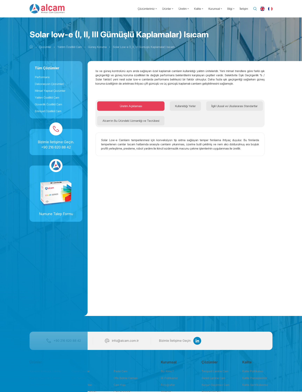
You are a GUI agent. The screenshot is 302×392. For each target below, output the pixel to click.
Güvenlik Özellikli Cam (48, 104)
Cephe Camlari (80, 371)
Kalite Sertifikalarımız (255, 385)
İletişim (244, 8)
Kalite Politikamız (252, 371)
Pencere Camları (81, 385)
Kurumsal (214, 8)
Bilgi (229, 8)
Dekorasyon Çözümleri (49, 84)
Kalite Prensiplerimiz (254, 378)
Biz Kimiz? (167, 371)
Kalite (197, 8)
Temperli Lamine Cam (215, 371)
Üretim (182, 8)
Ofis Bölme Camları (125, 378)
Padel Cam (120, 371)
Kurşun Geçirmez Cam (215, 385)
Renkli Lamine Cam (213, 378)
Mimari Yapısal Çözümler (50, 90)
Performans (42, 77)
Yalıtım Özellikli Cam (47, 97)
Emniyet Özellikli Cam (48, 111)
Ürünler (166, 8)
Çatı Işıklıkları (79, 378)
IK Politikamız (169, 378)
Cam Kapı (120, 385)
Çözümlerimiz (146, 8)
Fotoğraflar (168, 385)
